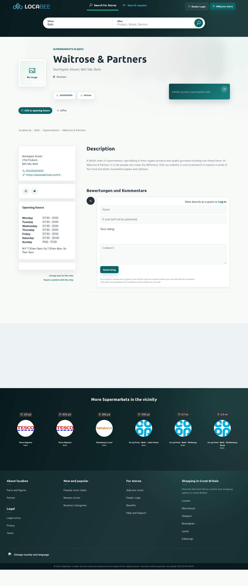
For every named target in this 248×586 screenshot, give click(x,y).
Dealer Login (198, 6)
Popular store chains (75, 490)
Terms (10, 533)
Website (87, 95)
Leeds (185, 531)
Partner (11, 498)
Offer (63, 110)
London (186, 501)
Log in (222, 202)
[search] (198, 23)
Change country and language (31, 554)
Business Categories (75, 505)
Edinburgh (187, 539)
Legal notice (14, 518)
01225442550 (66, 95)
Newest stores (72, 498)
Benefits (131, 505)
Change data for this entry (61, 275)
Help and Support (136, 513)
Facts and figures (16, 490)
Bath (80, 49)
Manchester (188, 508)
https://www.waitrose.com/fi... (43, 175)
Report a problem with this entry (58, 280)
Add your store (224, 6)
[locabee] (31, 6)
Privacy (11, 525)
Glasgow (187, 516)
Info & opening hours (37, 110)
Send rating (109, 269)
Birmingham (188, 523)
